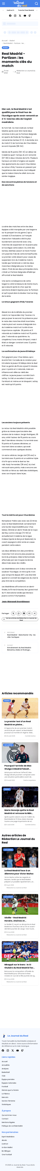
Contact (5, 1119)
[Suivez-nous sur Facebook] (10, 15)
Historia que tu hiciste (10, 1090)
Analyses (5, 1069)
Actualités (6, 1065)
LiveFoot (5, 1144)
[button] (4, 3)
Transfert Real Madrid (26, 10)
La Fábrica (6, 1094)
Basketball (6, 1072)
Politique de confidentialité (12, 1126)
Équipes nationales (9, 1083)
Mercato (5, 1097)
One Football (7, 1154)
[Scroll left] (3, 10)
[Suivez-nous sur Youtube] (25, 15)
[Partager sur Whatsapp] (18, 613)
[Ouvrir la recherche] (36, 3)
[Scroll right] (37, 10)
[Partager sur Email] (29, 613)
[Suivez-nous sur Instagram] (15, 15)
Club (3, 1076)
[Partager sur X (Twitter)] (13, 613)
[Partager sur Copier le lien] (34, 613)
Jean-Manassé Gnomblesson (16, 601)
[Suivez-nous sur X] (20, 15)
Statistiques (6, 1104)
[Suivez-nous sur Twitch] (30, 15)
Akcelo (4, 1140)
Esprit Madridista (8, 1137)
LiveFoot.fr (10, 10)
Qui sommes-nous (9, 1115)
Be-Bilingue (6, 1151)
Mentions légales (8, 1122)
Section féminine (8, 1101)
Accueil (4, 40)
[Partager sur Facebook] (24, 613)
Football (5, 1086)
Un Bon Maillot (7, 1147)
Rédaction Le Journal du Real (26, 72)
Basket (12, 40)
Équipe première (8, 1079)
